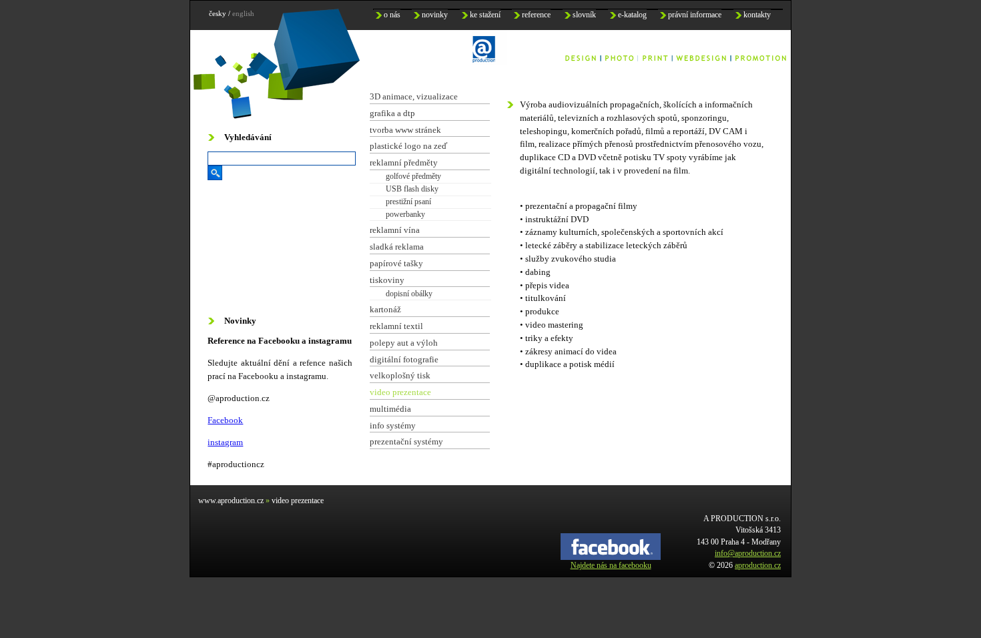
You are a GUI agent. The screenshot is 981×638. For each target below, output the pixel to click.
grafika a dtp (392, 113)
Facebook (225, 420)
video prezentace (400, 392)
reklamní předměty (404, 162)
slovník (584, 15)
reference (536, 15)
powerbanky (405, 214)
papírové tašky (396, 263)
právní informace (694, 15)
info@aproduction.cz (748, 553)
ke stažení (485, 15)
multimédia (390, 409)
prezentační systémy (406, 441)
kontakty (757, 15)
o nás (392, 15)
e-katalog (632, 15)
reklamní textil (396, 326)
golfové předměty (413, 176)
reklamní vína (395, 230)
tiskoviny (387, 280)
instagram (225, 442)
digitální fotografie (404, 359)
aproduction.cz (758, 565)
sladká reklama (397, 247)
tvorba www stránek (405, 130)
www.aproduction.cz (231, 501)
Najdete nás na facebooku (611, 565)
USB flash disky (412, 189)
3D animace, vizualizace (414, 96)
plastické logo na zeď (408, 146)
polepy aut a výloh (404, 343)
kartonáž (385, 309)
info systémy (393, 425)
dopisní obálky (409, 293)
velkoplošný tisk (400, 375)
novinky (435, 15)
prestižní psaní (408, 201)
